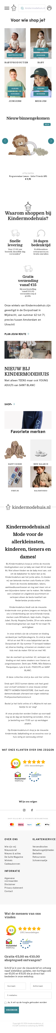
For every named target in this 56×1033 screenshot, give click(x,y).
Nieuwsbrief (10, 850)
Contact (8, 891)
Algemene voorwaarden (11, 879)
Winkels (8, 860)
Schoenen (41, 55)
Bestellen (37, 853)
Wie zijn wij (10, 846)
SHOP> (8, 404)
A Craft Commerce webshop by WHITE (28, 1026)
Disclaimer (9, 884)
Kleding (40, 50)
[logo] (13, 8)
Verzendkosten (40, 846)
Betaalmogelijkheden (43, 850)
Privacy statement (13, 887)
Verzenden (11, 1010)
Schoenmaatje (40, 860)
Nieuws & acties (12, 853)
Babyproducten (15, 55)
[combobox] (31, 8)
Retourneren (39, 857)
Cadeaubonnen (12, 863)
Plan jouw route (15, 334)
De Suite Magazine (13, 857)
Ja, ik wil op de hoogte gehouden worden (27, 1002)
